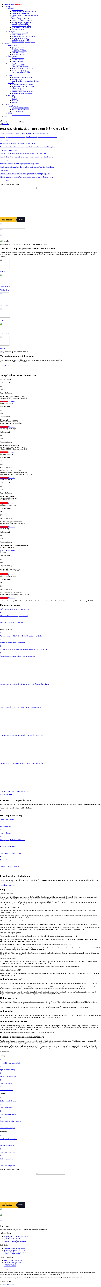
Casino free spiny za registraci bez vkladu (25, 15)
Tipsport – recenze (17, 59)
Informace (11, 8)
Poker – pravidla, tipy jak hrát (13, 1260)
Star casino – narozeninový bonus (22, 22)
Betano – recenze (17, 61)
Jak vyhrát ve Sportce (18, 79)
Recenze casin (12, 45)
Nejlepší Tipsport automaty (20, 109)
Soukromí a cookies (10, 1266)
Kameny (14, 99)
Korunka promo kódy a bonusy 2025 (23, 42)
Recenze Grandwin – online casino (15, 1252)
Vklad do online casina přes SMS (14, 1250)
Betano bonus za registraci (12, 1240)
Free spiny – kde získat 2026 (13, 1262)
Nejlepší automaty (13, 106)
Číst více (3, 811)
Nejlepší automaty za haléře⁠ (20, 108)
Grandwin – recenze (18, 49)
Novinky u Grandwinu (19, 70)
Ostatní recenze (12, 56)
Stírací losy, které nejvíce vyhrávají (23, 84)
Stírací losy (11, 83)
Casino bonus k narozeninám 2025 (22, 13)
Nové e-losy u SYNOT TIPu (21, 72)
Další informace (5, 365)
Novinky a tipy (12, 63)
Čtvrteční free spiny (18, 29)
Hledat (21, 122)
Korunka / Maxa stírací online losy (22, 92)
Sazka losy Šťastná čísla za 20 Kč (22, 93)
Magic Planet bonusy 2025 (20, 24)
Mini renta (15, 102)
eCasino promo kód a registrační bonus (24, 36)
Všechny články (5, 794)
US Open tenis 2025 (18, 65)
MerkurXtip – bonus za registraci (22, 20)
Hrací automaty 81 (17, 111)
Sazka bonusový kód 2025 (20, 33)
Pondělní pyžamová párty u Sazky (22, 68)
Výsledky (11, 95)
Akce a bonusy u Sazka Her (20, 19)
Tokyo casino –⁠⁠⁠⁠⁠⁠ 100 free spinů (21, 27)
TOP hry (10, 113)
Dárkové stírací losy (18, 88)
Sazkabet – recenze (18, 58)
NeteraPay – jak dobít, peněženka (14, 1248)
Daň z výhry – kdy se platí (12, 1238)
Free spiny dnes (13, 4)
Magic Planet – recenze (19, 54)
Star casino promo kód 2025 (20, 38)
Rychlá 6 (14, 97)
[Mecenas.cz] (4, 1)
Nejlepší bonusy (13, 17)
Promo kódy (12, 31)
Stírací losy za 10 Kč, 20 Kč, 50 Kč (23, 86)
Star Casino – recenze (18, 47)
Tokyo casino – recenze (19, 51)
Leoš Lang (10, 1284)
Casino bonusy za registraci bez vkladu (24, 11)
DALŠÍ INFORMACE (7, 885)
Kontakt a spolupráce (10, 1264)
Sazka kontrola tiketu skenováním (22, 77)
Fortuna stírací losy (18, 90)
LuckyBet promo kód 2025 (20, 40)
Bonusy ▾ (7, 6)
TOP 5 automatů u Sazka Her (21, 115)
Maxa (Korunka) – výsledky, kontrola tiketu (25, 81)
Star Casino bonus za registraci (21, 26)
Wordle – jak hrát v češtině (12, 1254)
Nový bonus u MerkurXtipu (20, 67)
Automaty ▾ (7, 104)
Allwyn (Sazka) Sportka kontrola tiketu (16, 1236)
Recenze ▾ (7, 43)
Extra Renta (15, 100)
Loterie (10, 76)
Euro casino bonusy (18, 10)
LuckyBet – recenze (18, 52)
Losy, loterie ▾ (8, 74)
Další (5, 116)
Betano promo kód (17, 35)
